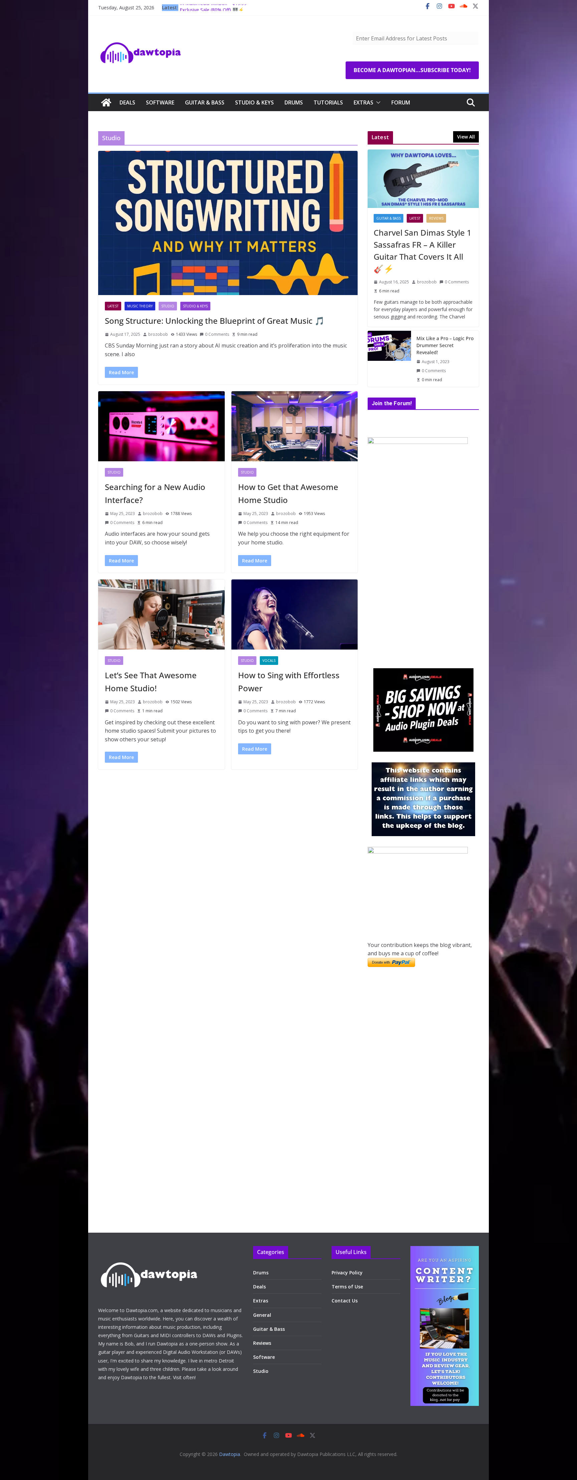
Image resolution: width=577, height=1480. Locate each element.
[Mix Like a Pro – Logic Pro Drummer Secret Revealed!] (389, 359)
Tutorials (328, 102)
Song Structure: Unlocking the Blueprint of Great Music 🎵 (215, 320)
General (262, 1315)
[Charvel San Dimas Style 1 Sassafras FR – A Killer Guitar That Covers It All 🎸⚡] (423, 179)
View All (466, 137)
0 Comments (217, 334)
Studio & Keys (254, 102)
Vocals (268, 660)
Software (160, 102)
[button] (377, 102)
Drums (293, 102)
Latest (113, 306)
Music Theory (140, 306)
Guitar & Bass (204, 102)
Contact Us (345, 1300)
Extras (363, 102)
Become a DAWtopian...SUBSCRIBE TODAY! (412, 70)
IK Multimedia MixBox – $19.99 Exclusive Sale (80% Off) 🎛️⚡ (213, 10)
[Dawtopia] (106, 102)
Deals (127, 102)
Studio (167, 306)
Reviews (436, 218)
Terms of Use (347, 1286)
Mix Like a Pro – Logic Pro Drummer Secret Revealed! (444, 345)
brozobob (158, 334)
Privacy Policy (347, 1272)
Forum (400, 102)
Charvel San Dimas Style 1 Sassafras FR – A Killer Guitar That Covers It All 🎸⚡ (422, 250)
